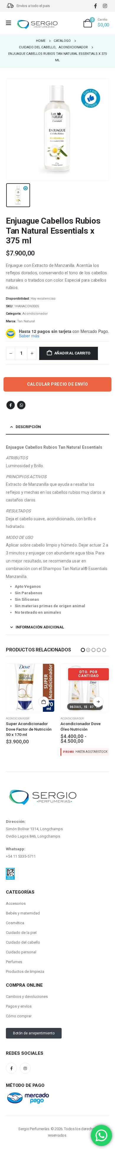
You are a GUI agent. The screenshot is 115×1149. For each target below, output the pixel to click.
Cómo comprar (19, 1016)
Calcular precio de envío (57, 384)
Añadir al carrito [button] (98, 701)
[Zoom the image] (10, 871)
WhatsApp (21, 405)
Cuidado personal (21, 952)
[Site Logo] (37, 24)
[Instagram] (105, 5)
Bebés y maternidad (23, 913)
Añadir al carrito (72, 353)
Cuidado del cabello (23, 942)
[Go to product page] (85, 688)
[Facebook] (95, 5)
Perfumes (14, 962)
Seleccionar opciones (43, 701)
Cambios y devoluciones (27, 996)
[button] (83, 649)
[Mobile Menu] (10, 23)
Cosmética (15, 923)
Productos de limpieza (25, 971)
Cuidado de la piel (21, 932)
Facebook (10, 405)
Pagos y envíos (19, 1006)
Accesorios (16, 903)
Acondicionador (35, 314)
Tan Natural (26, 321)
